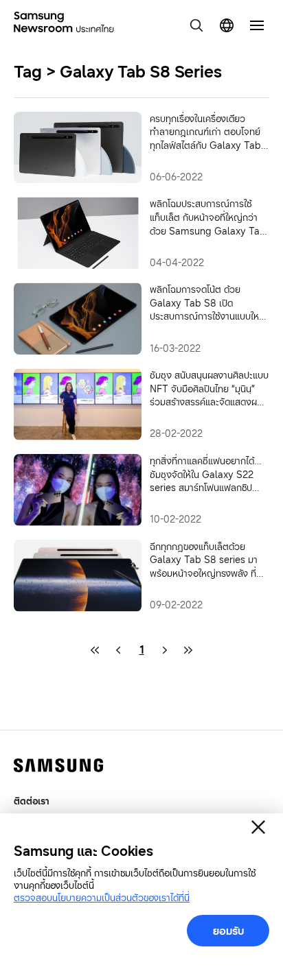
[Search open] (196, 25)
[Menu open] (257, 25)
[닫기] (258, 827)
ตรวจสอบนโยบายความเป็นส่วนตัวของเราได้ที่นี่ (102, 897)
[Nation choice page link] (226, 25)
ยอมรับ (228, 930)
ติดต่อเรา (31, 800)
